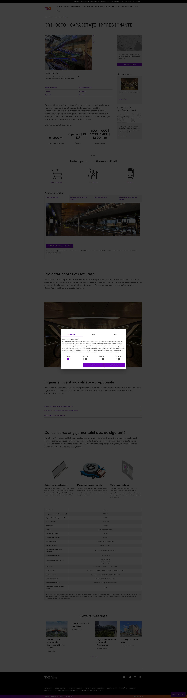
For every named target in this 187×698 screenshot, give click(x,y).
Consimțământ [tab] (71, 334)
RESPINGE (93, 365)
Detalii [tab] (93, 334)
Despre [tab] (115, 334)
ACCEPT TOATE (114, 365)
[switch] (85, 359)
